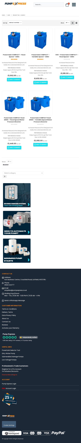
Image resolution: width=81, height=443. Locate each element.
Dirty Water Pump (8, 353)
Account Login (9, 388)
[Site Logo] (8, 416)
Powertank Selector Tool (11, 350)
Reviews (5, 325)
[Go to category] (5, 176)
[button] (72, 23)
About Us (5, 318)
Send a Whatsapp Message (14, 300)
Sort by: (5, 23)
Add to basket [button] (15, 79)
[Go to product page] (14, 40)
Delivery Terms (7, 312)
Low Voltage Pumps (9, 360)
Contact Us (6, 322)
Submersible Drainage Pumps (13, 357)
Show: (62, 23)
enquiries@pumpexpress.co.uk (15, 290)
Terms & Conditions (9, 309)
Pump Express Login (9, 384)
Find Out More (7, 375)
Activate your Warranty (10, 328)
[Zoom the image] (15, 3)
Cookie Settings (9, 425)
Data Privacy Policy (9, 315)
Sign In (15, 375)
